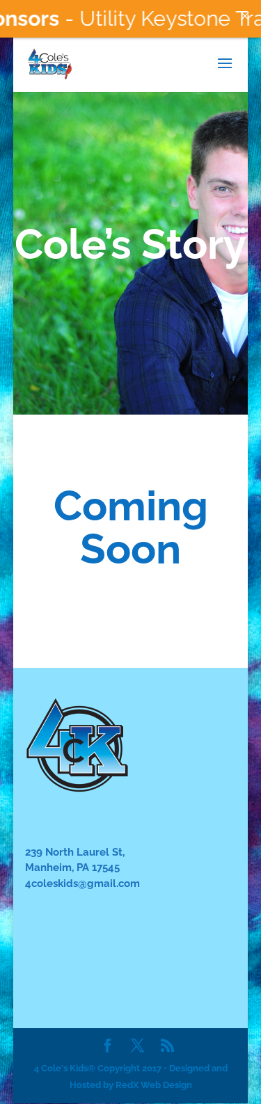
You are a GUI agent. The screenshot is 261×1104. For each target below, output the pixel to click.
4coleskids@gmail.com (82, 883)
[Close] (245, 16)
